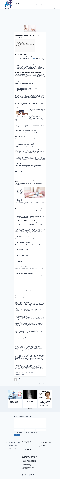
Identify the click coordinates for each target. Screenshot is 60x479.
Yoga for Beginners (35, 469)
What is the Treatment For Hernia (19, 382)
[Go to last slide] (9, 399)
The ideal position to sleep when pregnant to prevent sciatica (25, 44)
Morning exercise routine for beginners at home (29, 456)
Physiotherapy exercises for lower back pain (29, 462)
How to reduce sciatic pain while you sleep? (22, 46)
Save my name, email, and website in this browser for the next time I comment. (26, 432)
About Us (35, 2)
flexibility (33, 449)
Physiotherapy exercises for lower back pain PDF (27, 464)
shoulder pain (23, 468)
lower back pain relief (25, 455)
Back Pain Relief (31, 441)
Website (37, 430)
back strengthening (30, 442)
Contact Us (46, 4)
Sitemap (10, 448)
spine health (26, 468)
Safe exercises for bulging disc (31, 467)
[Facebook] (5, 8)
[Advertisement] (30, 15)
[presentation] (15, 394)
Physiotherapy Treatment (13, 445)
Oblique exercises (32, 459)
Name (15, 430)
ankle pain (23, 441)
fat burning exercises (25, 448)
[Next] (50, 399)
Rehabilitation (50, 2)
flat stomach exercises (26, 449)
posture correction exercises (25, 467)
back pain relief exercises (24, 442)
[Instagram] (8, 8)
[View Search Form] (54, 8)
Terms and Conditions (12, 450)
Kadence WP (31, 475)
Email (26, 430)
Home (32, 2)
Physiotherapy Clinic (39, 4)
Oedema (23, 460)
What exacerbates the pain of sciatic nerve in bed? (23, 47)
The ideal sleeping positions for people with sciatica (24, 43)
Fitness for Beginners (35, 448)
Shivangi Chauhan (42, 405)
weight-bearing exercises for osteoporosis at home (27, 469)
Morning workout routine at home (29, 457)
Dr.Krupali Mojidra (18, 37)
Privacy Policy (16, 447)
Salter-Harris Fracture (29, 401)
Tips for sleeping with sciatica (19, 374)
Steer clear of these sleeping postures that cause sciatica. (25, 45)
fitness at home (30, 448)
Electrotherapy (41, 446)
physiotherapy (34, 460)
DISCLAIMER (14, 448)
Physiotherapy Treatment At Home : (45, 442)
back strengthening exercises (27, 443)
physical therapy (30, 460)
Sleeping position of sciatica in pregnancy (21, 372)
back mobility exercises (26, 441)
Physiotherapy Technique (43, 448)
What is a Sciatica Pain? (19, 42)
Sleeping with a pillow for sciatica (32, 372)
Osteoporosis (26, 460)
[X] (7, 8)
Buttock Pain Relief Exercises (26, 444)
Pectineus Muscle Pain (42, 382)
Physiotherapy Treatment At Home (10, 442)
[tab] (28, 408)
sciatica (34, 58)
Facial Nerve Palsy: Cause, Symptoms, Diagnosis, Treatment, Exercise (45, 402)
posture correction (27, 466)
